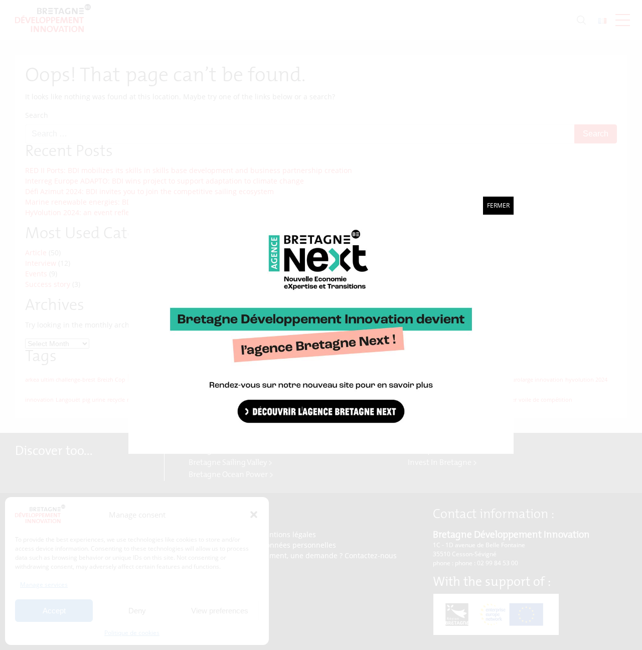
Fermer (498, 205)
